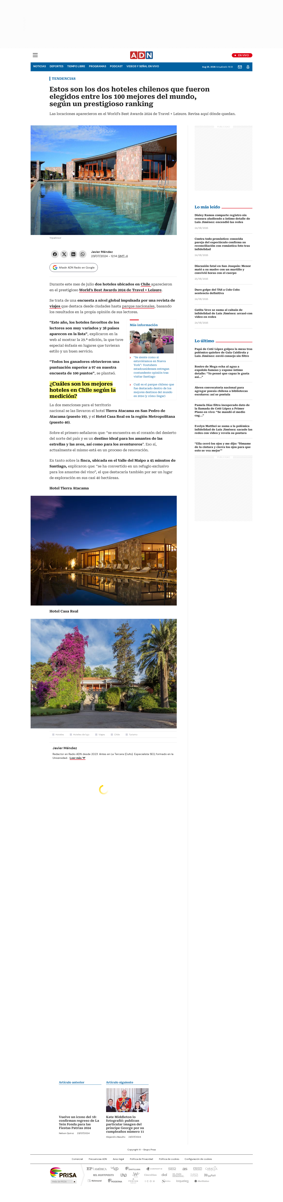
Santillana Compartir (152, 1168)
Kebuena (209, 1174)
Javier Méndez (102, 252)
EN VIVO (243, 55)
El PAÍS (96, 1168)
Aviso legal (118, 1159)
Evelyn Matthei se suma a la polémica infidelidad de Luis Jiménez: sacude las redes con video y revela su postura (223, 429)
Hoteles (60, 734)
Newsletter (239, 66)
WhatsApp (82, 254)
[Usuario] (247, 66)
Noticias (39, 66)
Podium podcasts (132, 1180)
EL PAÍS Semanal (177, 1174)
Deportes (56, 66)
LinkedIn (73, 254)
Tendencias (63, 79)
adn (197, 1168)
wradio (134, 1174)
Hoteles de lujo (81, 734)
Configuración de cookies (198, 1159)
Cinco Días (149, 1174)
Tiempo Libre (76, 66)
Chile (117, 734)
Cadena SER (171, 1168)
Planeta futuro (193, 1174)
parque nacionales (138, 306)
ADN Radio (141, 55)
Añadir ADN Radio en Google (77, 267)
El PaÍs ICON (148, 1180)
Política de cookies (169, 1159)
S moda (165, 1180)
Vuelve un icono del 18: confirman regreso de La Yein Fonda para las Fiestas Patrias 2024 (79, 1122)
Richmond (94, 1180)
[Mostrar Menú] (35, 55)
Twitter (64, 254)
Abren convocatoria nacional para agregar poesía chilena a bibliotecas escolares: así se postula (221, 391)
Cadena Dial (163, 1174)
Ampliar (169, 133)
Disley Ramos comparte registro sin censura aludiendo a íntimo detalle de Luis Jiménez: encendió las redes (222, 219)
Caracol (211, 1168)
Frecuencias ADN (98, 1159)
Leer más (76, 757)
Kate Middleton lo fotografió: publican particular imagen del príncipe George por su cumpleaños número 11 (125, 1124)
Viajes (102, 734)
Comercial (77, 1159)
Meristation (201, 1180)
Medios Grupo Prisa (63, 1181)
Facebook (55, 254)
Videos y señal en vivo (142, 66)
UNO (122, 1174)
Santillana (131, 1168)
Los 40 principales (113, 1168)
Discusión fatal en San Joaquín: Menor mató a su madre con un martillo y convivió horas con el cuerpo (223, 269)
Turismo (133, 734)
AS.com (184, 1168)
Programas (97, 66)
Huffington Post (101, 1174)
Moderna (114, 1180)
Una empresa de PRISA (63, 1172)
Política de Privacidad (141, 1159)
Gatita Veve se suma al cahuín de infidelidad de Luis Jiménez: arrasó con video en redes (223, 313)
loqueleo (182, 1180)
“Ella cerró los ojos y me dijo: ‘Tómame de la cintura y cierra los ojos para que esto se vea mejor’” (223, 447)
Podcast (116, 66)
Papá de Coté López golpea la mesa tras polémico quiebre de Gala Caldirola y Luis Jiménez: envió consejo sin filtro (223, 352)
